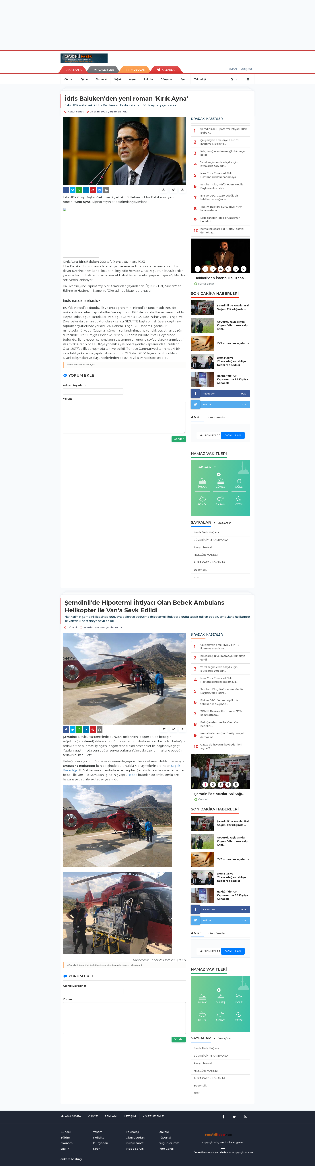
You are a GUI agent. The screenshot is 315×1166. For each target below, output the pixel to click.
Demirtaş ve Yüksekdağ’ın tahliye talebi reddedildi (231, 361)
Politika (148, 79)
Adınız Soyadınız (74, 385)
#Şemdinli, (72, 965)
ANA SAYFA (74, 69)
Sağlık (117, 79)
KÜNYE (93, 1116)
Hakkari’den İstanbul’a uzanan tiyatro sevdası (220, 278)
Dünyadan (167, 79)
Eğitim (84, 79)
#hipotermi (136, 965)
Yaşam (132, 79)
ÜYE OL (233, 69)
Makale (163, 1132)
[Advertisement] (157, 24)
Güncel (68, 79)
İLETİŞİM (129, 1116)
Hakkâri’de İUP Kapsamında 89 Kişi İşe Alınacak (232, 379)
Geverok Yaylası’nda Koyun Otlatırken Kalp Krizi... (232, 325)
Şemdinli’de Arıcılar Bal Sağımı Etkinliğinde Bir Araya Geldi (220, 794)
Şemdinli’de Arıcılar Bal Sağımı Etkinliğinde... (233, 307)
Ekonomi (101, 79)
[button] (206, 467)
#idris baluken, (74, 364)
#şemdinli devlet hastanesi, (93, 965)
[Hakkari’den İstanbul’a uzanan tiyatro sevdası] (220, 258)
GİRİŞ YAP (247, 69)
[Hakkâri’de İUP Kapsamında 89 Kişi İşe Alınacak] (202, 379)
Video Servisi (135, 1148)
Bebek (132, 775)
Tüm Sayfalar (223, 522)
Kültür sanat (206, 283)
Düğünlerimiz (168, 1143)
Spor (184, 79)
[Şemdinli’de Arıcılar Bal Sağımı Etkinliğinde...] (202, 307)
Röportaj (164, 1137)
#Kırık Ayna (89, 364)
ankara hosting (71, 1159)
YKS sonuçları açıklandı (233, 343)
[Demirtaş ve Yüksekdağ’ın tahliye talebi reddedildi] (202, 361)
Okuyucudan (135, 1137)
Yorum (67, 398)
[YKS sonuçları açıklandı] (202, 343)
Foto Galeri (166, 1148)
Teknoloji (200, 79)
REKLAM (110, 1116)
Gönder (179, 439)
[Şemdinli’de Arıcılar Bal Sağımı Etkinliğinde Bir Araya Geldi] (220, 773)
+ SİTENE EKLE (153, 1116)
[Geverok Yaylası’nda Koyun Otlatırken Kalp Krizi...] (202, 325)
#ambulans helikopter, (118, 965)
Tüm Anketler (217, 417)
